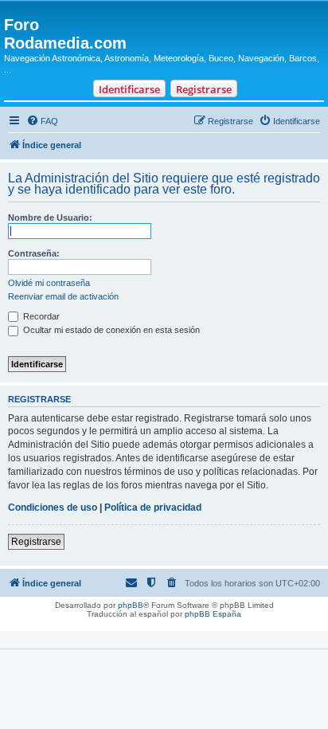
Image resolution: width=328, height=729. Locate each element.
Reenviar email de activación (63, 296)
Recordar (40, 316)
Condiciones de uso (52, 507)
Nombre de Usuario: (50, 217)
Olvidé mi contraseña (49, 283)
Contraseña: (34, 253)
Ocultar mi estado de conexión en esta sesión (110, 330)
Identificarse (129, 89)
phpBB (130, 605)
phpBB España (213, 613)
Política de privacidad (152, 507)
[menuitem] (42, 121)
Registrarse (204, 89)
